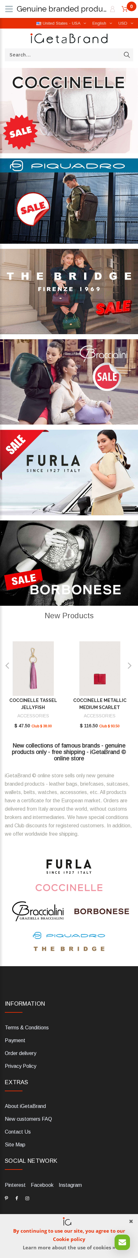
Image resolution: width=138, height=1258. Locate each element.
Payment (15, 1040)
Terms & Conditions (27, 1027)
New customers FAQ (28, 1119)
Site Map (15, 1144)
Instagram (70, 1185)
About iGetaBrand (25, 1106)
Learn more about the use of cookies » (69, 1247)
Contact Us (18, 1132)
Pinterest (15, 1185)
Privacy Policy (20, 1066)
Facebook (42, 1185)
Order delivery (20, 1053)
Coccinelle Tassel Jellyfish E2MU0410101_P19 (33, 707)
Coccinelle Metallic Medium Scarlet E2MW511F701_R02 (99, 707)
